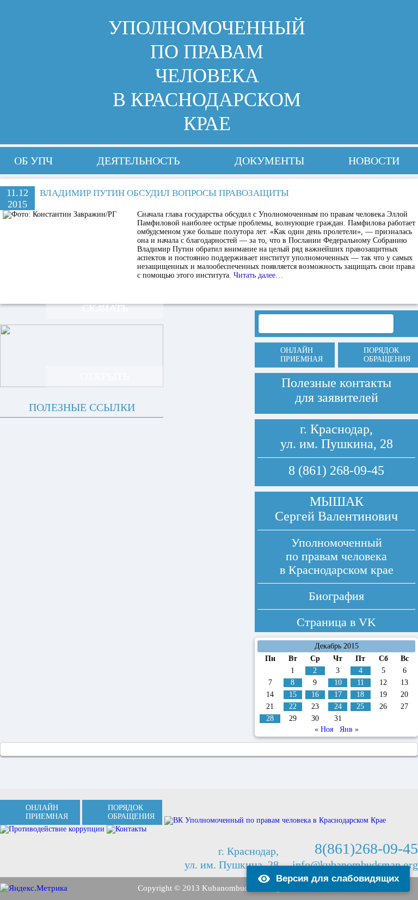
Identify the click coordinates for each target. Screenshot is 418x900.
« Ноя (324, 729)
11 (360, 682)
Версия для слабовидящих (337, 878)
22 (293, 706)
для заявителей (336, 397)
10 (338, 682)
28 (270, 718)
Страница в (336, 622)
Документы (269, 161)
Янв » (349, 729)
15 (293, 694)
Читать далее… (258, 275)
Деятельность (138, 161)
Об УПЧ (33, 161)
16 (315, 694)
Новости (373, 161)
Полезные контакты (336, 383)
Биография (336, 596)
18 (360, 694)
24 (338, 706)
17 (338, 694)
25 (360, 706)
